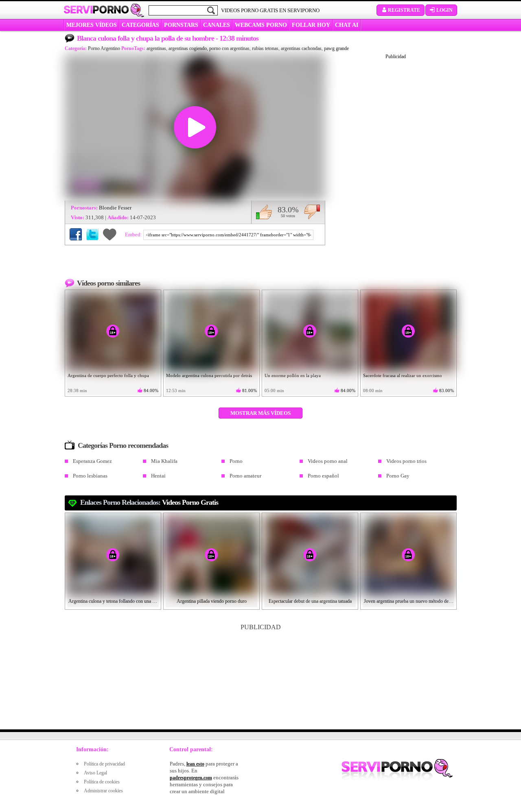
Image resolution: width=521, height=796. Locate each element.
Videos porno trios (406, 461)
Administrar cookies (103, 791)
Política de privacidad (104, 764)
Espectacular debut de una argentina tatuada (310, 601)
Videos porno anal (328, 461)
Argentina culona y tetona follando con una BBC (113, 601)
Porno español (323, 476)
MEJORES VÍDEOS (91, 25)
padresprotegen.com (191, 778)
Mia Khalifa (164, 461)
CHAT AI (346, 25)
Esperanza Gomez (92, 461)
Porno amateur (245, 476)
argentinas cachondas (301, 48)
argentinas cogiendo (188, 48)
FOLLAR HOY (311, 25)
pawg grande (336, 48)
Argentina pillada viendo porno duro (212, 601)
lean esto (195, 764)
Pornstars (181, 25)
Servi (96, 9)
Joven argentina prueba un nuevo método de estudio (408, 601)
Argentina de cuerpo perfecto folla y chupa (108, 375)
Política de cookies (102, 782)
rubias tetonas (265, 48)
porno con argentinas (229, 48)
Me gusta (264, 212)
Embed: (134, 234)
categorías (140, 25)
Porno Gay (397, 476)
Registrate (404, 10)
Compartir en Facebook (76, 234)
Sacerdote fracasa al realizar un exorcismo (402, 375)
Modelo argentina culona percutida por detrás (209, 375)
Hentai (158, 476)
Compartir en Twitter (92, 234)
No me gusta (312, 212)
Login (444, 10)
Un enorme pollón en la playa (293, 375)
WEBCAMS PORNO (261, 25)
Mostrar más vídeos (260, 413)
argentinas (156, 48)
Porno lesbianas (90, 476)
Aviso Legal (95, 773)
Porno (236, 461)
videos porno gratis (190, 502)
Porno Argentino (104, 48)
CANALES (216, 25)
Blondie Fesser (115, 208)
